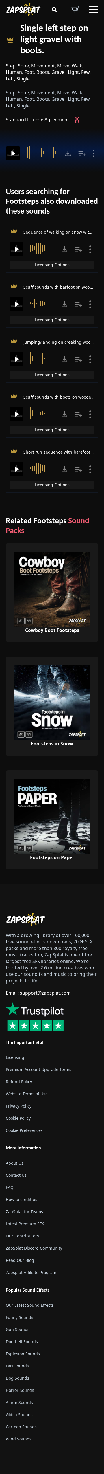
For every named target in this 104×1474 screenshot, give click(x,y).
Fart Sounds (17, 1366)
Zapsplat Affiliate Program (31, 1272)
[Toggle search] (54, 9)
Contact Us (16, 1175)
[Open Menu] (93, 9)
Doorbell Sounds (22, 1341)
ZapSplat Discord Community (34, 1248)
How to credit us (21, 1199)
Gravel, (59, 72)
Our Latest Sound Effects (30, 1305)
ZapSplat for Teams (24, 1211)
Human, (14, 72)
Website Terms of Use (27, 1094)
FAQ (10, 1187)
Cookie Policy (18, 1118)
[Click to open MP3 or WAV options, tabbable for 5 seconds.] (68, 153)
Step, (11, 66)
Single (23, 79)
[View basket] (75, 9)
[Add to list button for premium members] (82, 153)
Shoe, (24, 66)
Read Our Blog (20, 1260)
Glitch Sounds (19, 1414)
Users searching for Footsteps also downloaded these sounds (52, 202)
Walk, (77, 66)
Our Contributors (22, 1236)
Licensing (15, 1057)
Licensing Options (52, 264)
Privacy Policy (18, 1106)
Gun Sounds (17, 1329)
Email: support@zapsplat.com (38, 993)
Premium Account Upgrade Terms (38, 1069)
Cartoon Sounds (21, 1426)
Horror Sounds (20, 1390)
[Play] (13, 153)
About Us (14, 1163)
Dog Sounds (17, 1378)
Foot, (29, 72)
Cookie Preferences (24, 1130)
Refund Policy (19, 1081)
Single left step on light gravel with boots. (54, 40)
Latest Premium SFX (25, 1223)
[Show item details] (93, 153)
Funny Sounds (19, 1317)
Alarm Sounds (19, 1402)
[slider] (43, 152)
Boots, (43, 72)
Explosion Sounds (23, 1353)
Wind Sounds (18, 1439)
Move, (63, 66)
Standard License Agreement (37, 119)
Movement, (43, 66)
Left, (10, 79)
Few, (86, 72)
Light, (74, 72)
